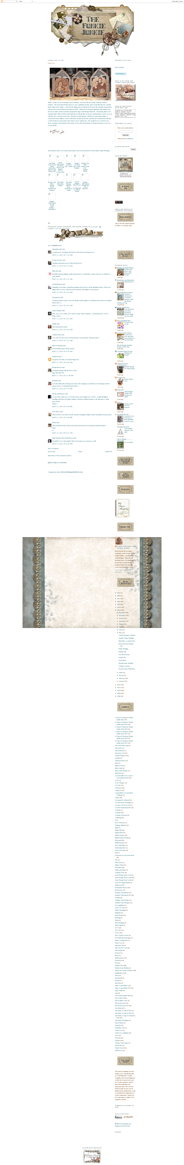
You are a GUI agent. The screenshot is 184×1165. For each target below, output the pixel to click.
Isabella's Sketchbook (121, 892)
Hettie (54, 422)
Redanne (55, 380)
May (120, 632)
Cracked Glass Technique (123, 802)
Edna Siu (55, 271)
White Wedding (123, 649)
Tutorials (118, 1025)
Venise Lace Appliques (122, 1033)
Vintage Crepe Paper (121, 1043)
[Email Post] (99, 226)
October (121, 618)
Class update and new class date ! (128, 430)
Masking (117, 917)
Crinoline (118, 812)
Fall (116, 853)
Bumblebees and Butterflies (125, 280)
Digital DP (118, 830)
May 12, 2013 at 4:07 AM (62, 305)
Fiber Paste (118, 862)
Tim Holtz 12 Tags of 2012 (123, 1010)
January (122, 681)
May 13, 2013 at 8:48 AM (62, 444)
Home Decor (119, 890)
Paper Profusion (57, 345)
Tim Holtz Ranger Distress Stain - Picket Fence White (69, 186)
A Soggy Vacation (124, 666)
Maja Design (119, 915)
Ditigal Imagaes (120, 842)
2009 (119, 693)
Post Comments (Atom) (63, 455)
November (122, 615)
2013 (119, 610)
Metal (117, 920)
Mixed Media (119, 925)
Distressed (118, 840)
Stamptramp (121, 377)
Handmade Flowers (121, 887)
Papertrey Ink (119, 945)
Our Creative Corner (121, 935)
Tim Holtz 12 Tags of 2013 (123, 1013)
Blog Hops (118, 773)
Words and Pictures (58, 394)
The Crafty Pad (120, 998)
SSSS (116, 975)
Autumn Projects (120, 760)
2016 (119, 601)
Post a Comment (53, 448)
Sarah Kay (118, 960)
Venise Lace (118, 1030)
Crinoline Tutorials (121, 815)
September (122, 621)
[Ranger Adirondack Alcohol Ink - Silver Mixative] (85, 180)
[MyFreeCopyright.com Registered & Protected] (125, 1126)
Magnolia (118, 913)
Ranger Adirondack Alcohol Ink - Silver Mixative (85, 185)
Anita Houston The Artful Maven (62, 438)
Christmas (118, 788)
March (121, 675)
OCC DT (118, 930)
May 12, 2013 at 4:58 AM (62, 329)
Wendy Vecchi (119, 1048)
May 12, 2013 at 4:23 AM (62, 318)
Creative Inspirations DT (123, 807)
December (122, 612)
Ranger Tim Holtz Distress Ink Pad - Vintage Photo (85, 167)
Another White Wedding (126, 638)
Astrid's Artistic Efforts (124, 333)
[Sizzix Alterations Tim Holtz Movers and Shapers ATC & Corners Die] (60, 160)
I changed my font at (65, 472)
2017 (119, 598)
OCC (116, 928)
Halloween (118, 885)
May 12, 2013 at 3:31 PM (62, 389)
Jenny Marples (57, 310)
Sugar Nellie (119, 990)
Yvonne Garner (57, 260)
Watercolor (118, 1045)
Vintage (117, 1040)
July (120, 627)
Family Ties (51, 63)
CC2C (117, 780)
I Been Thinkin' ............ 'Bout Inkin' (124, 439)
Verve (117, 1035)
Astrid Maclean (57, 284)
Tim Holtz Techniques (122, 1020)
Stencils (117, 980)
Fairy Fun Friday (120, 850)
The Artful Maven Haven (125, 292)
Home (80, 451)
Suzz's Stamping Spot (123, 320)
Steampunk (118, 978)
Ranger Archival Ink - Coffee (68, 165)
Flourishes (118, 867)
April (121, 672)
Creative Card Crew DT (122, 805)
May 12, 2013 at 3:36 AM (62, 292)
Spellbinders (119, 973)
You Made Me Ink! (123, 414)
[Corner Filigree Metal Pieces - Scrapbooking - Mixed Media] (77, 180)
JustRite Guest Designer (122, 902)
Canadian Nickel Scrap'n (125, 351)
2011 (119, 687)
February (122, 678)
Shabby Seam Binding (122, 968)
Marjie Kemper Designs (124, 345)
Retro (117, 955)
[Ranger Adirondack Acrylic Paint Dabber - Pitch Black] (52, 199)
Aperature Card (120, 753)
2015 (119, 604)
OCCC (117, 933)
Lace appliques (119, 905)
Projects (117, 953)
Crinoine (117, 810)
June (120, 630)
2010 (119, 690)
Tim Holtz (118, 1008)
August (121, 624)
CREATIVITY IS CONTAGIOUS (122, 364)
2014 (119, 607)
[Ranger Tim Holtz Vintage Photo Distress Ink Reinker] (52, 180)
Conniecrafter (56, 334)
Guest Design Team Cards (123, 875)
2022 (119, 593)
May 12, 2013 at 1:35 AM (62, 266)
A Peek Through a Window (127, 635)
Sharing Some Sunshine (126, 663)
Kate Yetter (55, 411)
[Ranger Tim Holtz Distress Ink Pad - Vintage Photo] (85, 161)
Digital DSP (118, 832)
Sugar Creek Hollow (121, 985)
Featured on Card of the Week (124, 855)
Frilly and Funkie (120, 870)
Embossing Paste (120, 848)
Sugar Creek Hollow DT (122, 988)
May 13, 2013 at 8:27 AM (62, 433)
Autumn (117, 758)
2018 (119, 596)
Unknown (55, 356)
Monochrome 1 (129, 282)
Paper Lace (118, 943)
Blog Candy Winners (121, 770)
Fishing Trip (122, 651)
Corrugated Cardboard (122, 800)
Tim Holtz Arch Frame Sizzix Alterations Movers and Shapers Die (52, 167)
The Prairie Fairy (120, 1003)
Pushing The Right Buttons (125, 268)
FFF (116, 860)
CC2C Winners (120, 783)
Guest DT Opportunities (122, 882)
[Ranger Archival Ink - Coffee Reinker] (77, 161)
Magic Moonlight (120, 910)
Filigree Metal (119, 865)
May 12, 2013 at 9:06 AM (62, 362)
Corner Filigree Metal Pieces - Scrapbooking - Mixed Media (77, 186)
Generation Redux (62, 105)
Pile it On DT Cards (121, 948)
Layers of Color (120, 907)
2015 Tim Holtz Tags (121, 745)
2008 (119, 696)
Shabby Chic (119, 965)
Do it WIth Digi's (120, 845)
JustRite (117, 897)
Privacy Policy (119, 67)
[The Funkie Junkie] (125, 100)
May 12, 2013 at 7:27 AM (62, 340)
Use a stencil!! (128, 442)
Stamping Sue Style (123, 427)
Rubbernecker (119, 958)
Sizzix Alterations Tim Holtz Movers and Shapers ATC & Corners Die (60, 167)
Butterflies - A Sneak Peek (127, 641)
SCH (116, 963)
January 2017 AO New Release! (128, 405)
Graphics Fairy (120, 872)
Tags (116, 993)
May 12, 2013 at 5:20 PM (62, 406)
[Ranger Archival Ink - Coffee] (69, 161)
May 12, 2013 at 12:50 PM (62, 375)
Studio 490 (120, 390)
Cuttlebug (118, 817)
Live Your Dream (124, 654)
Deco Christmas (120, 822)
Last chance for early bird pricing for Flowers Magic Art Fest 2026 (129, 312)
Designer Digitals (120, 825)
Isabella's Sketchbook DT (123, 895)
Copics (117, 797)
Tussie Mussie (119, 1023)
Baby (116, 763)
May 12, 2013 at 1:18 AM (62, 255)
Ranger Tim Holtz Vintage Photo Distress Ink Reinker (52, 186)
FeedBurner (129, 138)
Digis (116, 827)
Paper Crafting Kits (121, 940)
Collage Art (118, 790)
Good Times (122, 660)
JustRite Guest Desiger (122, 900)
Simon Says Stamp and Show (124, 970)
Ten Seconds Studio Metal (123, 995)
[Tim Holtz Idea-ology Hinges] (60, 180)
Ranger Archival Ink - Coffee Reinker (77, 166)
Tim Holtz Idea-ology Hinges (60, 183)
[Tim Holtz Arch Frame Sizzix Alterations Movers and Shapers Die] (52, 161)
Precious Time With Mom (127, 669)
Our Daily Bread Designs (123, 938)
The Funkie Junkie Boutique (101, 150)
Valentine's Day (120, 1028)
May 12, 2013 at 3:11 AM (62, 279)
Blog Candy (118, 768)
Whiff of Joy (119, 1050)
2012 (119, 684)
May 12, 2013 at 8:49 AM (62, 351)
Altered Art (118, 748)
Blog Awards (119, 765)
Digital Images (119, 835)
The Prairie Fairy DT (121, 1005)
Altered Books (119, 750)
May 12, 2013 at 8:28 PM (62, 417)
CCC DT (118, 785)
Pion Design (118, 950)
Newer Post (51, 451)
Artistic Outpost (62, 228)
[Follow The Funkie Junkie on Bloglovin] (120, 75)
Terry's (119, 402)
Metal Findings (119, 923)
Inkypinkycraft (57, 249)
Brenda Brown (56, 367)
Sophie (54, 324)
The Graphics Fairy (121, 1000)
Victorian (118, 1038)
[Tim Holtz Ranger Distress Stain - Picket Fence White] (69, 180)
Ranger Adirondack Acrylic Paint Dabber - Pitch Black (52, 205)
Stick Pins (118, 983)
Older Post (108, 451)
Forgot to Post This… (124, 347)
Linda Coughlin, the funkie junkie (126, 547)
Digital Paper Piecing (121, 838)
